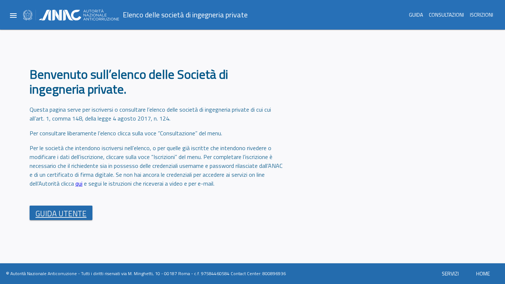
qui (78, 183)
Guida (416, 14)
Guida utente (61, 213)
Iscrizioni (481, 14)
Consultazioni (446, 14)
